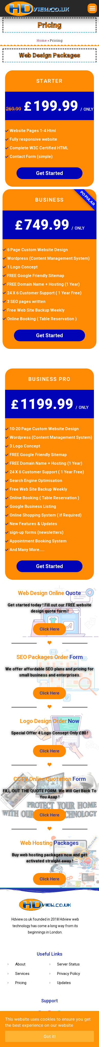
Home (42, 40)
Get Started (49, 173)
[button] (92, 8)
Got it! (50, 1036)
